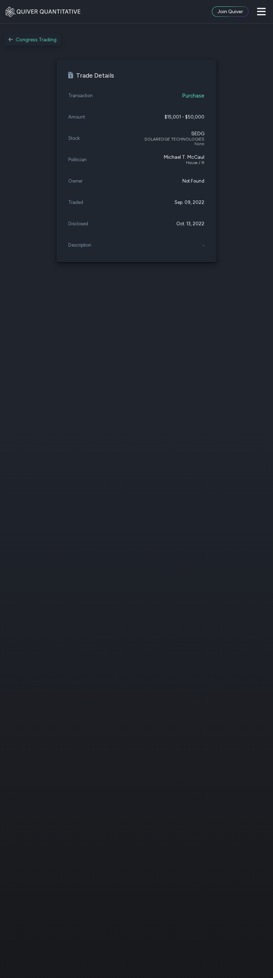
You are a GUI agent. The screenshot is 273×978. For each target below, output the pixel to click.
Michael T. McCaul (184, 157)
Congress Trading (36, 40)
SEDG (197, 134)
